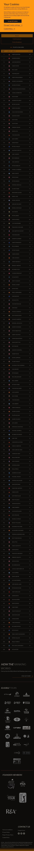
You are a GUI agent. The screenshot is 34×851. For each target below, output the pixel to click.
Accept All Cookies (13, 21)
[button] (17, 25)
